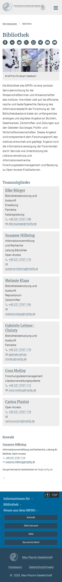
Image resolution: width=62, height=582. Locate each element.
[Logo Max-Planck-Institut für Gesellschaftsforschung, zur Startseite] (24, 7)
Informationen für (17, 498)
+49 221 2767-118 (20, 349)
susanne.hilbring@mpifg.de (22, 268)
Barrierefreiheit (31, 542)
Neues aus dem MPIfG (19, 510)
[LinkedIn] (12, 42)
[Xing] (40, 42)
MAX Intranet (31, 525)
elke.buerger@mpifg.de (23, 223)
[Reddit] (19, 42)
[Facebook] (5, 42)
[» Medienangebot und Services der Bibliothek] (31, 479)
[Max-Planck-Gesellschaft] (16, 557)
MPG (31, 534)
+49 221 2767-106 (20, 304)
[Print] (54, 42)
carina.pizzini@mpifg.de (20, 421)
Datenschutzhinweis (41, 567)
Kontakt (31, 517)
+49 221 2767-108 (20, 219)
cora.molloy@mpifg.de (22, 390)
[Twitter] (26, 42)
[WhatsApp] (33, 42)
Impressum (15, 567)
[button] (56, 68)
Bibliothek (11, 504)
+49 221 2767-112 (20, 385)
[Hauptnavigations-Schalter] (55, 7)
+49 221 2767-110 (20, 259)
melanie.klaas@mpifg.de (20, 314)
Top (54, 495)
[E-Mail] (47, 42)
